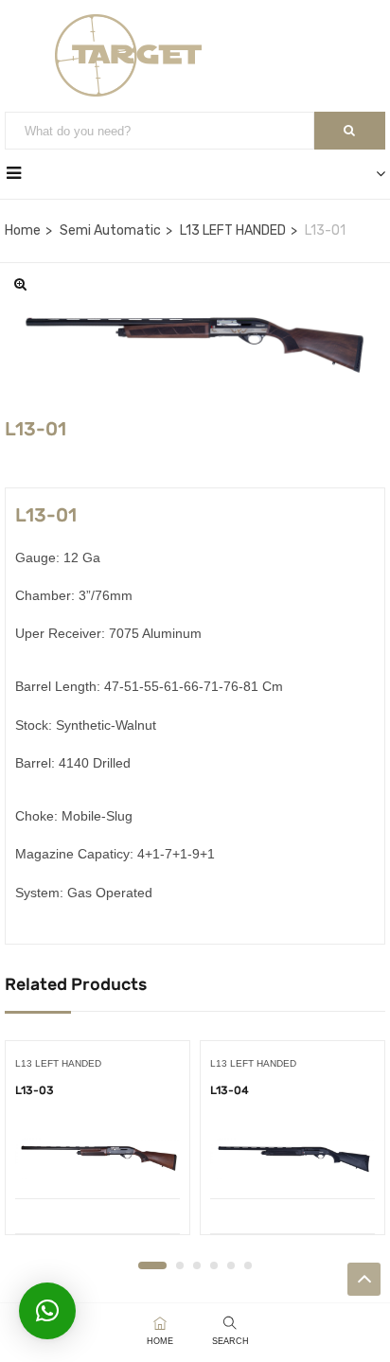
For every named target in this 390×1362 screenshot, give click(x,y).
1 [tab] (152, 1265)
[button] (47, 1310)
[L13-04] (292, 1158)
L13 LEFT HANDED (233, 230)
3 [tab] (197, 1265)
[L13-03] (97, 1158)
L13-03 (34, 1090)
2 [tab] (180, 1265)
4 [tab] (214, 1265)
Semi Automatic (110, 230)
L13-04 (229, 1090)
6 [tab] (248, 1265)
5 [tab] (231, 1265)
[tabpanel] (97, 1144)
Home (23, 230)
